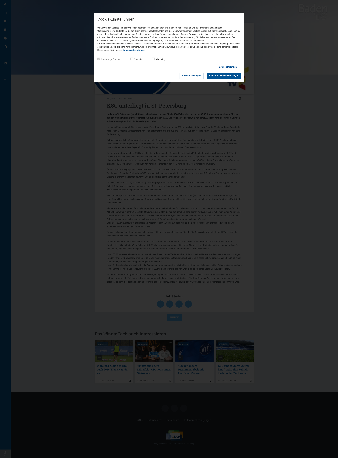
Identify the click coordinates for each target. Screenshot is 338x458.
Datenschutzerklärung (133, 50)
